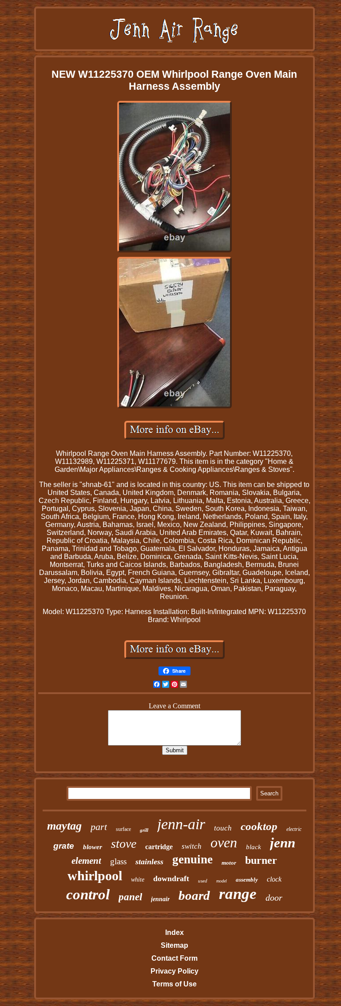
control (88, 894)
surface (123, 829)
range (238, 893)
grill (144, 830)
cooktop (259, 826)
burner (261, 860)
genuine (192, 859)
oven (223, 842)
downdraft (171, 878)
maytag (64, 825)
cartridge (159, 846)
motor (229, 862)
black (253, 846)
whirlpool (94, 875)
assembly (247, 879)
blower (92, 846)
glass (118, 861)
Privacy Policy (174, 971)
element (86, 860)
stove (123, 843)
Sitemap (174, 945)
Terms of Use (174, 984)
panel (130, 896)
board (194, 895)
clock (274, 879)
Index (174, 932)
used (202, 880)
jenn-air (181, 824)
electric (293, 829)
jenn (282, 842)
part (99, 826)
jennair (160, 899)
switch (192, 846)
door (274, 897)
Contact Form (174, 958)
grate (63, 845)
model (221, 880)
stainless (149, 861)
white (137, 879)
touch (223, 828)
